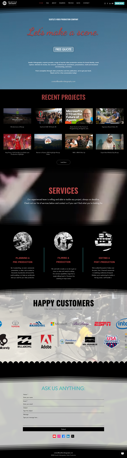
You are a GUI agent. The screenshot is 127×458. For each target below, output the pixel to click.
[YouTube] (112, 3)
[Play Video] (17, 116)
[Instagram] (105, 3)
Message (25, 414)
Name (25, 394)
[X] (72, 436)
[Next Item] (124, 323)
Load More (63, 162)
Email (24, 401)
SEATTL (12, 2)
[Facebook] (107, 3)
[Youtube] (54, 436)
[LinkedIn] (110, 3)
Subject (25, 407)
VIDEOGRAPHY (12, 3)
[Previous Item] (2, 323)
